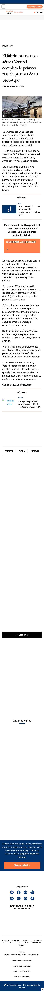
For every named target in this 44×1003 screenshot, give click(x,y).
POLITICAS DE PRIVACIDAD (22, 966)
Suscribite (22, 865)
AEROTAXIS (35, 451)
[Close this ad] (42, 989)
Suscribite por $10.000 (34, 6)
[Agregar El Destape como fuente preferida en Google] (22, 91)
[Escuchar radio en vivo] (3, 12)
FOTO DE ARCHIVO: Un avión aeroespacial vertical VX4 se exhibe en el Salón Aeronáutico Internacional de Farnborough (21, 122)
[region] (22, 36)
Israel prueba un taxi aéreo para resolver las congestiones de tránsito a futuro (29, 210)
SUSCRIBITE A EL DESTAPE (21, 242)
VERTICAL (22, 451)
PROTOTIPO (9, 451)
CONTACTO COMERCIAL (22, 971)
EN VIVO (39, 12)
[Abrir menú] (3, 6)
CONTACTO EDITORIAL (22, 976)
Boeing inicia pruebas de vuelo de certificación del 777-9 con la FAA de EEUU (29, 404)
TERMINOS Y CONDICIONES (22, 961)
